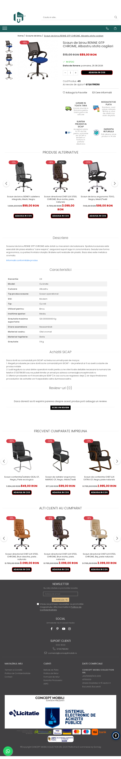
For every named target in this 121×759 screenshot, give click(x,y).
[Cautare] (116, 17)
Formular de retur (51, 676)
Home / (21, 35)
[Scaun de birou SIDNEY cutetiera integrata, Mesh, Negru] (23, 177)
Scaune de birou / (34, 35)
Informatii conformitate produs (22, 260)
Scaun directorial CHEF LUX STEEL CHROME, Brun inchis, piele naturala (60, 199)
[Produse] (5, 29)
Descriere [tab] (60, 237)
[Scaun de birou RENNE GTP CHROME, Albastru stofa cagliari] (37, 60)
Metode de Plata (50, 670)
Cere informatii (103, 92)
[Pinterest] (57, 629)
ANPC (46, 683)
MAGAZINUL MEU (14, 663)
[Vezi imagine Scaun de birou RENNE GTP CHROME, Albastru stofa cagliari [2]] (9, 73)
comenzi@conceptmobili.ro (62, 653)
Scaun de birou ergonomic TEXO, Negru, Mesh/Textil (98, 198)
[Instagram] (69, 629)
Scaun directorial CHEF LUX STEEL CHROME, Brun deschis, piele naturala (21, 556)
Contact (8, 676)
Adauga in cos (97, 72)
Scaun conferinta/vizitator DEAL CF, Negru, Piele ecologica (21, 478)
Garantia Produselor (52, 680)
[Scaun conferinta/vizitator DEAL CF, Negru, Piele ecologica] (22, 456)
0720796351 (62, 649)
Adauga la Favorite (76, 92)
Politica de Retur (50, 673)
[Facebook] (51, 629)
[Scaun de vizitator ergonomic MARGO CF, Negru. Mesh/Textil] (60, 456)
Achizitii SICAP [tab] (60, 352)
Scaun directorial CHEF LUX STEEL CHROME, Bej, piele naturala (99, 555)
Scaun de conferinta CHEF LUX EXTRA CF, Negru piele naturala (99, 478)
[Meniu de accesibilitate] (115, 735)
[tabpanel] (37, 60)
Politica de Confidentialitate (17, 673)
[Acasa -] (19, 17)
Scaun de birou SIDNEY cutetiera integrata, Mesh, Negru (23, 198)
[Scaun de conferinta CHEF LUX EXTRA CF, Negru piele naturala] (99, 456)
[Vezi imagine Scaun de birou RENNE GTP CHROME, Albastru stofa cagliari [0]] (9, 46)
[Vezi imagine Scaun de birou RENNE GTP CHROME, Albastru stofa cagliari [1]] (9, 59)
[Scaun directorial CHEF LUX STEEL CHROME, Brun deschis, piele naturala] (22, 533)
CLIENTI (47, 663)
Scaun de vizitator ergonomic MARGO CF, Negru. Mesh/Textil (60, 478)
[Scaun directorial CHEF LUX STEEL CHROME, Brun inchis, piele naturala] (60, 177)
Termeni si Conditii (13, 670)
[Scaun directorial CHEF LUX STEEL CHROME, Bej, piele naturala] (99, 533)
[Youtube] (63, 629)
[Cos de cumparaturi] (115, 28)
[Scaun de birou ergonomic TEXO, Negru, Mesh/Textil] (98, 177)
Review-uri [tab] (60, 388)
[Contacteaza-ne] (107, 28)
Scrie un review (60, 407)
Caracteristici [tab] (60, 269)
